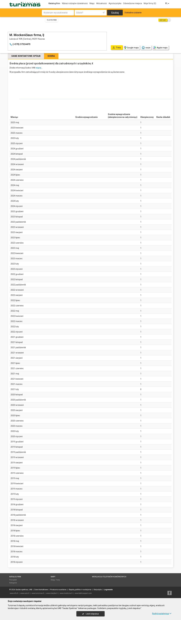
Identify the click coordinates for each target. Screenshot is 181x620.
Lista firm (52, 20)
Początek (13, 580)
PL (166, 3)
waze (148, 48)
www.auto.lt (24, 593)
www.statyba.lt (52, 593)
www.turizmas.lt (38, 593)
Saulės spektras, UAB (24, 590)
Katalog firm (54, 3)
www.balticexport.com (83, 593)
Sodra (51, 56)
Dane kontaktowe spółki (25, 56)
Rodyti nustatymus (160, 613)
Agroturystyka (115, 3)
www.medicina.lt (66, 593)
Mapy (92, 3)
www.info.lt (14, 593)
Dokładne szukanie (133, 12)
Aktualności (101, 3)
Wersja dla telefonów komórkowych (109, 577)
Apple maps (162, 48)
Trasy (58, 580)
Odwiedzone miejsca (132, 3)
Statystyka (97, 590)
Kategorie (13, 583)
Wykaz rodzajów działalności (75, 3)
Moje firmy (150, 3)
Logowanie (108, 590)
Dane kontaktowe (41, 590)
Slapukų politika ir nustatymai (80, 590)
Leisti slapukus (92, 614)
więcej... (39, 68)
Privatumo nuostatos (58, 590)
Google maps (133, 48)
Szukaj (115, 12)
